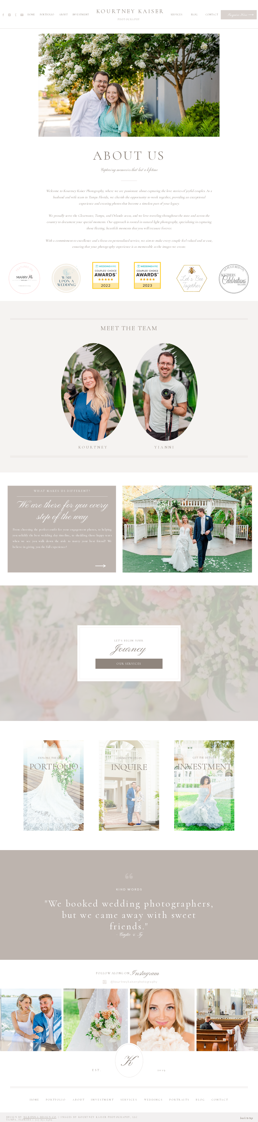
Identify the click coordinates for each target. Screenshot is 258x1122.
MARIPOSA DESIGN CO (39, 1117)
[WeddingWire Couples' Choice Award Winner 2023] (147, 288)
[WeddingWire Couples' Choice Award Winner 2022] (105, 288)
